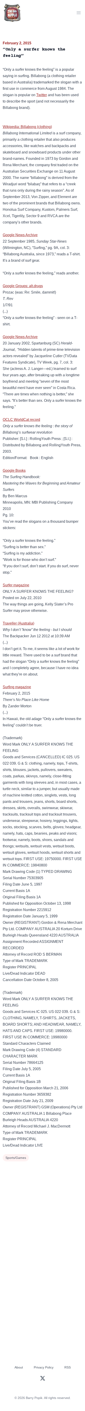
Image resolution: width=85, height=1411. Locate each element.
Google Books (14, 470)
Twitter (41, 95)
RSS (67, 1367)
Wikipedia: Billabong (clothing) (27, 127)
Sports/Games (15, 1158)
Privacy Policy (43, 1367)
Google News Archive (20, 235)
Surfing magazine (17, 687)
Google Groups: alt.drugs (23, 286)
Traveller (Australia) (18, 623)
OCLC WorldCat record (21, 420)
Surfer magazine (16, 585)
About (19, 1367)
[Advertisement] (42, 1207)
